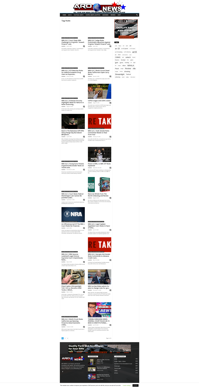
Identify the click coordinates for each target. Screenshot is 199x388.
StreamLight (90, 98)
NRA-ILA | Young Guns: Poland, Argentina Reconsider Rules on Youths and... (72, 166)
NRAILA (130, 65)
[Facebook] (62, 371)
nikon (124, 65)
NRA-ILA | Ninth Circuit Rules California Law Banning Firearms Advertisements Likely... (72, 322)
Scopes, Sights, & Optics (93, 15)
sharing (121, 71)
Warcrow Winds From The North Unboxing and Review (98, 195)
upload (123, 77)
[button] (137, 15)
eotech (128, 57)
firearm (133, 57)
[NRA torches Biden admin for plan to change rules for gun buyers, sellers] (99, 276)
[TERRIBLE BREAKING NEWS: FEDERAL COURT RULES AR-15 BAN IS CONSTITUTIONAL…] (99, 309)
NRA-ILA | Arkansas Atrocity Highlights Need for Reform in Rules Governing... (72, 102)
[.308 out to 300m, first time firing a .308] (92, 362)
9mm (120, 45)
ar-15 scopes (132, 48)
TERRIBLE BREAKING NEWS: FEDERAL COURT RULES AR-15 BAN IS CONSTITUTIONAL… (98, 321)
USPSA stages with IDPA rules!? (99, 101)
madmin (63, 46)
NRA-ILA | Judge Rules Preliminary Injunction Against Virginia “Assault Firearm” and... (99, 42)
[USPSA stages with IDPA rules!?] (99, 91)
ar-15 (117, 48)
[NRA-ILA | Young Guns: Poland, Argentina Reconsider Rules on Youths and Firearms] (73, 154)
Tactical (128, 74)
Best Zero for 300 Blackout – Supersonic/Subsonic (103, 367)
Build (119, 54)
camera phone (125, 54)
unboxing (117, 77)
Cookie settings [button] (127, 385)
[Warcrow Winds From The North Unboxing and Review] (99, 184)
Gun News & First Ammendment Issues (69, 37)
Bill (115, 54)
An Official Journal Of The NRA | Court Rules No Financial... (73, 225)
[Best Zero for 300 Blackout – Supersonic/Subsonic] (92, 369)
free (128, 60)
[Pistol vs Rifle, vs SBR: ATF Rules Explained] (99, 154)
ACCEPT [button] (135, 385)
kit (131, 62)
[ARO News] (99, 6)
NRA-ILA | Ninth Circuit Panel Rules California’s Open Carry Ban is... (98, 72)
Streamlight (119, 74)
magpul (119, 65)
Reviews (113, 15)
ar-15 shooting (118, 52)
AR (130, 46)
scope (116, 71)
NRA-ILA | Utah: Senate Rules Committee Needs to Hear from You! (98, 133)
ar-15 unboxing (127, 52)
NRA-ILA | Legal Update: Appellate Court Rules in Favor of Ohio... (99, 226)
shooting (127, 71)
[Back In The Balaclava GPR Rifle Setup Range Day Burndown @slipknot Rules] (73, 121)
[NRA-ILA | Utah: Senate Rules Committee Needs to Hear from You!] (99, 121)
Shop (119, 15)
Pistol (117, 68)
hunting (127, 62)
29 (110, 325)
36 (110, 167)
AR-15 (69, 15)
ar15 (134, 52)
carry (130, 54)
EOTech (63, 128)
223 (127, 45)
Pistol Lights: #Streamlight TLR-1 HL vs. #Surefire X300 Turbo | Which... (71, 288)
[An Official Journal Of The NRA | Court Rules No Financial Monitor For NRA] (73, 214)
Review (128, 69)
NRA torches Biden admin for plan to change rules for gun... (99, 287)
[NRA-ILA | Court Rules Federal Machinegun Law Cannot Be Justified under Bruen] (73, 184)
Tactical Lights (78, 15)
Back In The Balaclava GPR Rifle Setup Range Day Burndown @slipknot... (72, 133)
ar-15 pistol (124, 48)
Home (64, 15)
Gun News (105, 15)
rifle (134, 69)
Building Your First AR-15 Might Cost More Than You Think (103, 376)
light (134, 62)
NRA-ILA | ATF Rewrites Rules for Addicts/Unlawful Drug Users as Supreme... (72, 72)
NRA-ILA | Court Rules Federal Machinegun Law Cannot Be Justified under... (72, 196)
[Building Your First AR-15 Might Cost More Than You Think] (92, 377)
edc (123, 57)
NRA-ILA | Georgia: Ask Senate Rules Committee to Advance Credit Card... (99, 256)
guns (121, 62)
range (121, 68)
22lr (123, 45)
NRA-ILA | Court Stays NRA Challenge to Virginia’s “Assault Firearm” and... (72, 42)
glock (131, 60)
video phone (132, 77)
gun (116, 63)
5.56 (116, 45)
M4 (115, 65)
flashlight (123, 60)
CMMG (117, 57)
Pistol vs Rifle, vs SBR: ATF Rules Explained (99, 165)
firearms (117, 60)
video (127, 77)
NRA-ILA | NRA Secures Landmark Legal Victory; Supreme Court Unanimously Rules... (72, 257)
